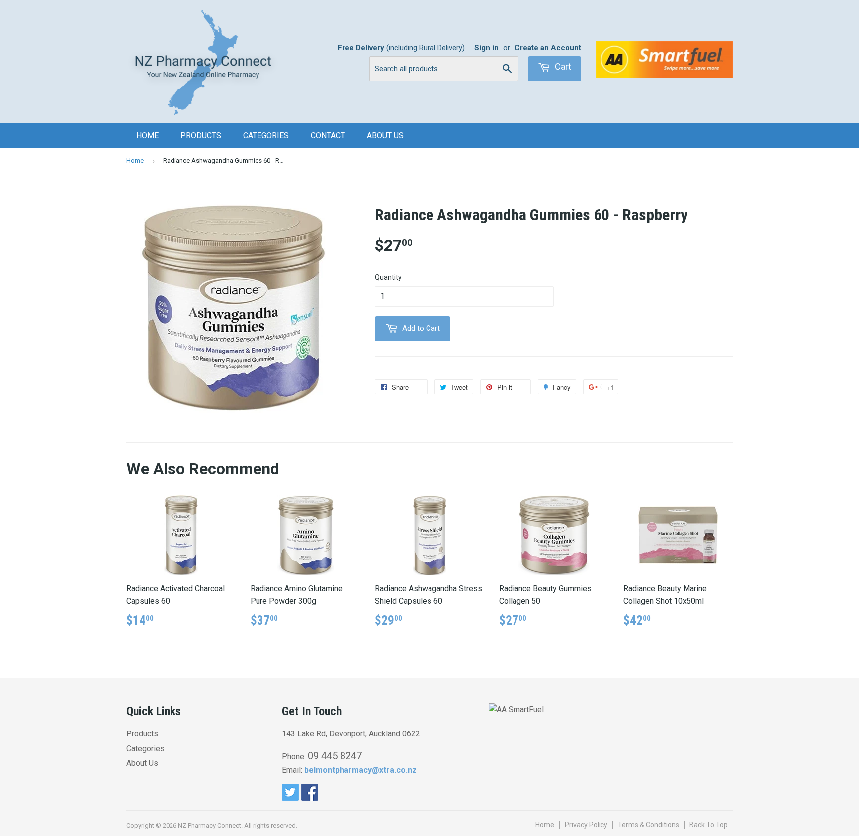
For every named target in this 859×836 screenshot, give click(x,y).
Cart (562, 66)
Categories (266, 135)
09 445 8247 (335, 756)
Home (147, 135)
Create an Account (548, 47)
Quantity (388, 277)
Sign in (486, 47)
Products (200, 135)
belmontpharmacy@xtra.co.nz (360, 770)
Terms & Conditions (648, 825)
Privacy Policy (586, 825)
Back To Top (708, 825)
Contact (328, 135)
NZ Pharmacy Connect (209, 825)
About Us (385, 135)
